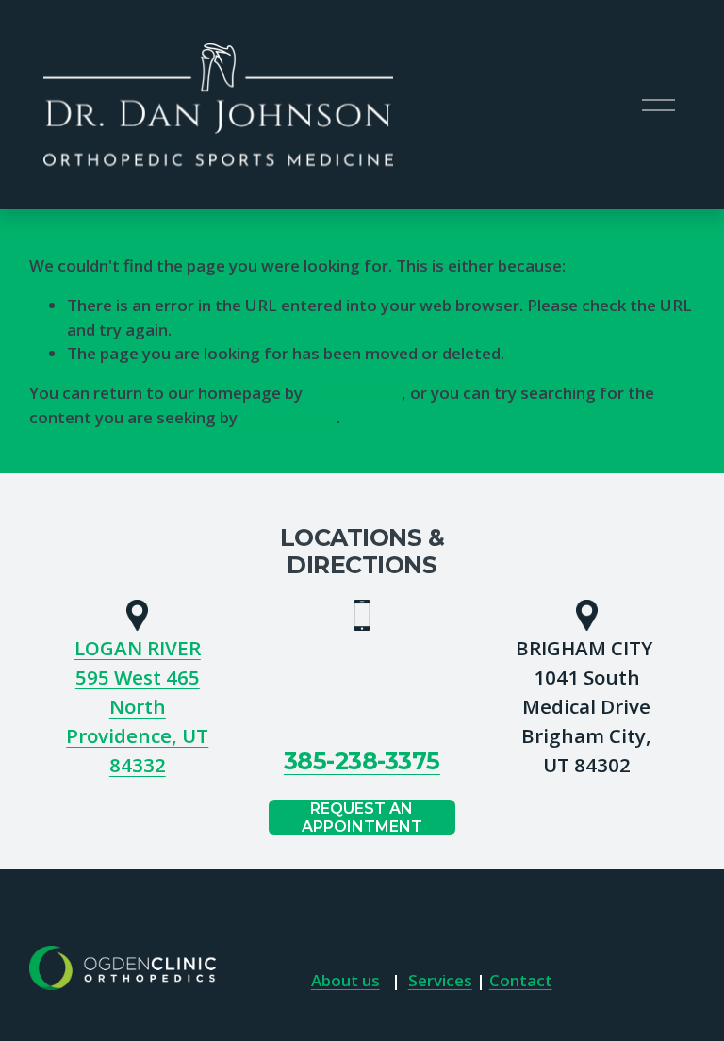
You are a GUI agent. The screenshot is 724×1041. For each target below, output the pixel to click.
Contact (520, 980)
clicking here (354, 393)
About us (345, 980)
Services (440, 980)
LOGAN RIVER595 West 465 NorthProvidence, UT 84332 (137, 706)
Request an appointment (362, 817)
